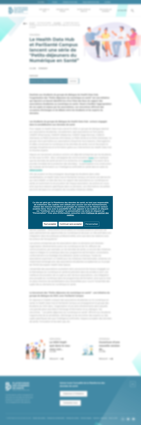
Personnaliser (91, 224)
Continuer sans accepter (71, 224)
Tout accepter (50, 224)
